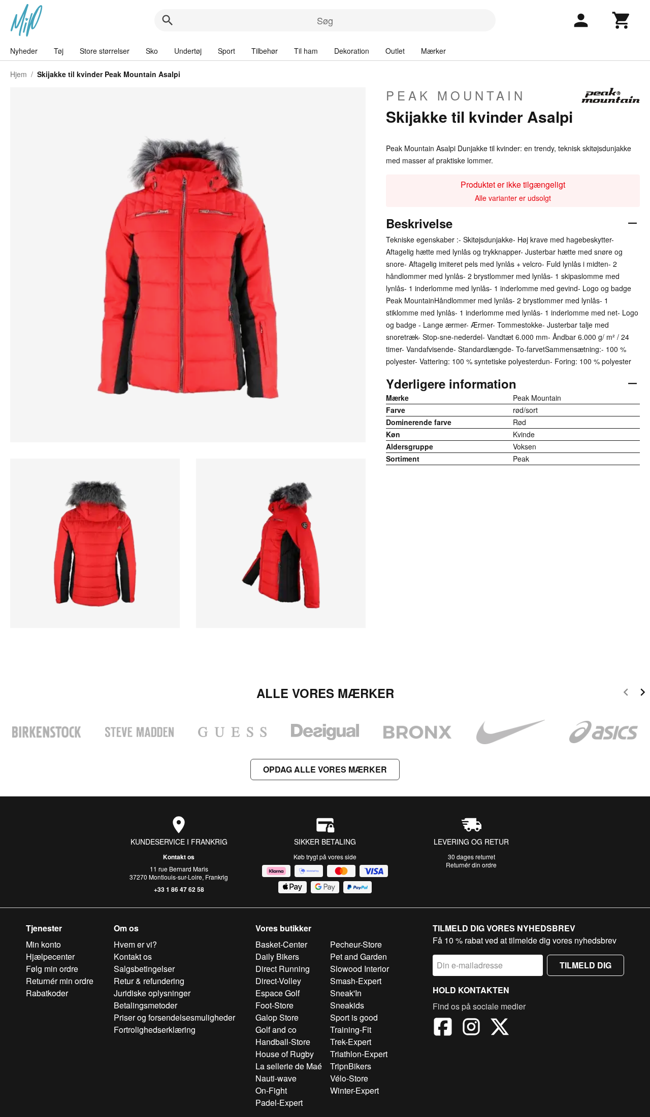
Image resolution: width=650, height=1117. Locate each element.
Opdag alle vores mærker (325, 769)
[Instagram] (471, 1028)
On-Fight (271, 1090)
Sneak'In (346, 993)
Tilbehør (264, 51)
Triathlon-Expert (358, 1054)
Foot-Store (274, 1005)
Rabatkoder (47, 993)
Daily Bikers (277, 956)
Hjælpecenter (50, 956)
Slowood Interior (359, 968)
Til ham (306, 51)
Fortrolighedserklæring (155, 1029)
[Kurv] (621, 20)
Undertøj (188, 51)
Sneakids (347, 1005)
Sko (152, 51)
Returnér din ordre (471, 864)
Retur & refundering (149, 981)
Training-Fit (350, 1029)
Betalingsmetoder (145, 1005)
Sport (226, 51)
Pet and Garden (358, 956)
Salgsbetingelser (144, 968)
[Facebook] (443, 1028)
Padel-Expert (279, 1102)
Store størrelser (104, 51)
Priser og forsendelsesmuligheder (174, 1017)
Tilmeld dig (585, 965)
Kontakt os (178, 857)
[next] (642, 694)
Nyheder (24, 51)
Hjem (18, 74)
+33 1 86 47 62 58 (179, 889)
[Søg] (167, 20)
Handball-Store (282, 1042)
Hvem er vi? (135, 944)
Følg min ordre (52, 968)
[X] (500, 1028)
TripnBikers (350, 1066)
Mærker (433, 51)
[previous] (626, 694)
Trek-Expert (350, 1042)
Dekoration (351, 51)
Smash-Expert (355, 981)
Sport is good (354, 1017)
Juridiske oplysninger (152, 993)
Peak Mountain (456, 95)
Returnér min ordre (59, 981)
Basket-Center (281, 944)
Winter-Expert (354, 1090)
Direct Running (282, 968)
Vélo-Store (349, 1078)
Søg (325, 20)
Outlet (395, 51)
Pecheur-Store (356, 944)
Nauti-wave (276, 1078)
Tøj (58, 51)
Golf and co (276, 1029)
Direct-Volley (278, 981)
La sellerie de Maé (288, 1066)
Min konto (43, 944)
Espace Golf (277, 993)
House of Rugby (284, 1054)
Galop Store (277, 1017)
